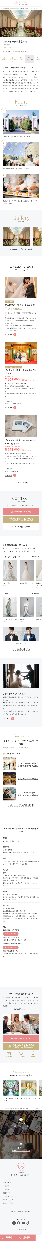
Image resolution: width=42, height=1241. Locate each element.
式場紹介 (4, 59)
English (13, 1211)
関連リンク (6, 1193)
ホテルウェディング (14, 8)
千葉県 (26, 8)
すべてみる (35, 556)
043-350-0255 (11, 947)
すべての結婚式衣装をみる (21, 649)
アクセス (37, 59)
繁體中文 (20, 1211)
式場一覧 (22, 8)
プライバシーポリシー (10, 1196)
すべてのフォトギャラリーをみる (21, 249)
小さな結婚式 (6, 8)
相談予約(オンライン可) (22, 512)
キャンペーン (21, 59)
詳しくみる (6, 718)
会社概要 (6, 1186)
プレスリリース (8, 1200)
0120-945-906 (11, 934)
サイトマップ (7, 1183)
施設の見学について (21, 1009)
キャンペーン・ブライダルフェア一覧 (21, 805)
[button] (19, 35)
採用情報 (6, 1189)
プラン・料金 (12, 59)
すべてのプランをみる (21, 482)
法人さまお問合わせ (9, 1203)
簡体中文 (28, 1211)
